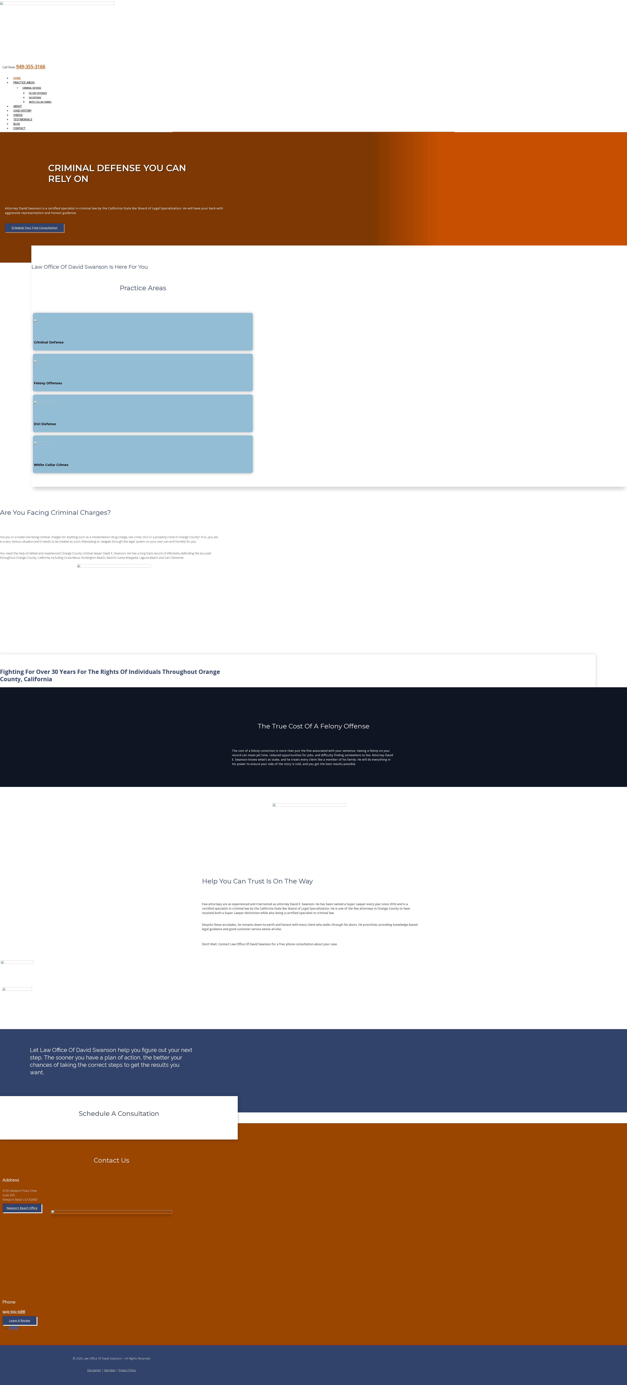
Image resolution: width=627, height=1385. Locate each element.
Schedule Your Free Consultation (34, 228)
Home (17, 78)
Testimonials (22, 119)
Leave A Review (19, 1320)
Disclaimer (94, 1370)
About (17, 106)
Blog (16, 124)
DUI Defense (35, 97)
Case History (22, 111)
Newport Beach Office (22, 1208)
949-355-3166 (30, 66)
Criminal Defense (31, 88)
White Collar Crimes (40, 102)
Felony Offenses (38, 93)
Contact (19, 128)
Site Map (109, 1370)
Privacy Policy (127, 1370)
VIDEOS (18, 115)
